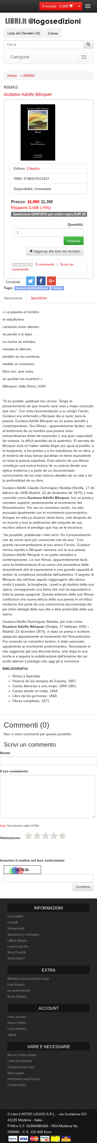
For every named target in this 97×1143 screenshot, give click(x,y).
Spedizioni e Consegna (23, 934)
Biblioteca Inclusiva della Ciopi (28, 978)
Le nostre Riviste (18, 990)
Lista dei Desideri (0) (23, 33)
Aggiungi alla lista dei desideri (56, 251)
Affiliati (11, 1035)
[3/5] (45, 836)
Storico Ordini (16, 1023)
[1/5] (29, 836)
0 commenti (45, 264)
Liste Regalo (16, 984)
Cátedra (57, 288)
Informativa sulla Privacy (23, 1079)
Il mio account (16, 1017)
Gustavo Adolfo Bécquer (28, 94)
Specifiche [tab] (39, 298)
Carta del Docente (19, 1061)
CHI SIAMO (15, 916)
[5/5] (62, 836)
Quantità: (76, 224)
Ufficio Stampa (17, 940)
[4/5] (54, 836)
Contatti (12, 922)
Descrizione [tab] (13, 298)
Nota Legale (15, 1073)
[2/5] (37, 836)
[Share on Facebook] (41, 280)
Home (12, 76)
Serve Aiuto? (16, 958)
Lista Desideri (16, 1029)
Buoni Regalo (16, 996)
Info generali (15, 928)
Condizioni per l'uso (20, 1067)
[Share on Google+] (51, 280)
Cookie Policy (16, 1085)
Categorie (20, 56)
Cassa (53, 33)
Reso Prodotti (16, 952)
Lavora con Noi (17, 946)
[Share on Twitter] (30, 280)
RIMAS (28, 76)
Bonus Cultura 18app (21, 1055)
